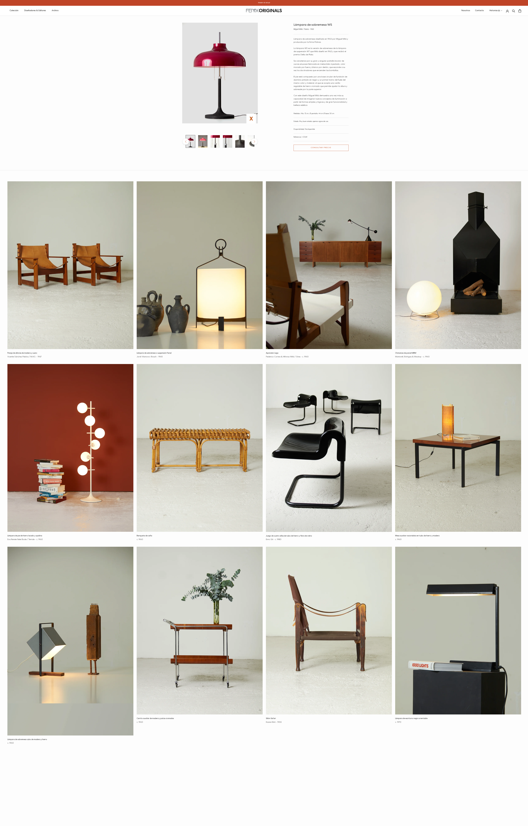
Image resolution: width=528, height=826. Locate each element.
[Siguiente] (254, 141)
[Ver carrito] (520, 10)
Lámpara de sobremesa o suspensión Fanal (154, 353)
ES (499, 11)
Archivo (55, 11)
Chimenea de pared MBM (405, 353)
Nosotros (465, 11)
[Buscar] (513, 10)
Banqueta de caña (144, 536)
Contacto (479, 11)
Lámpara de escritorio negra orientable (411, 719)
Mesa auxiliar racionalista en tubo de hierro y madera (417, 536)
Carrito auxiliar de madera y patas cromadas (155, 719)
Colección (14, 11)
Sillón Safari (271, 719)
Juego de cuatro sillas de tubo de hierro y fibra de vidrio (289, 536)
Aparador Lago (272, 353)
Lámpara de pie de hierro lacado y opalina (24, 536)
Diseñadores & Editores (35, 11)
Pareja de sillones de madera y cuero (22, 353)
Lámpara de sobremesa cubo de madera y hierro (27, 740)
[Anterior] (186, 141)
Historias (493, 11)
